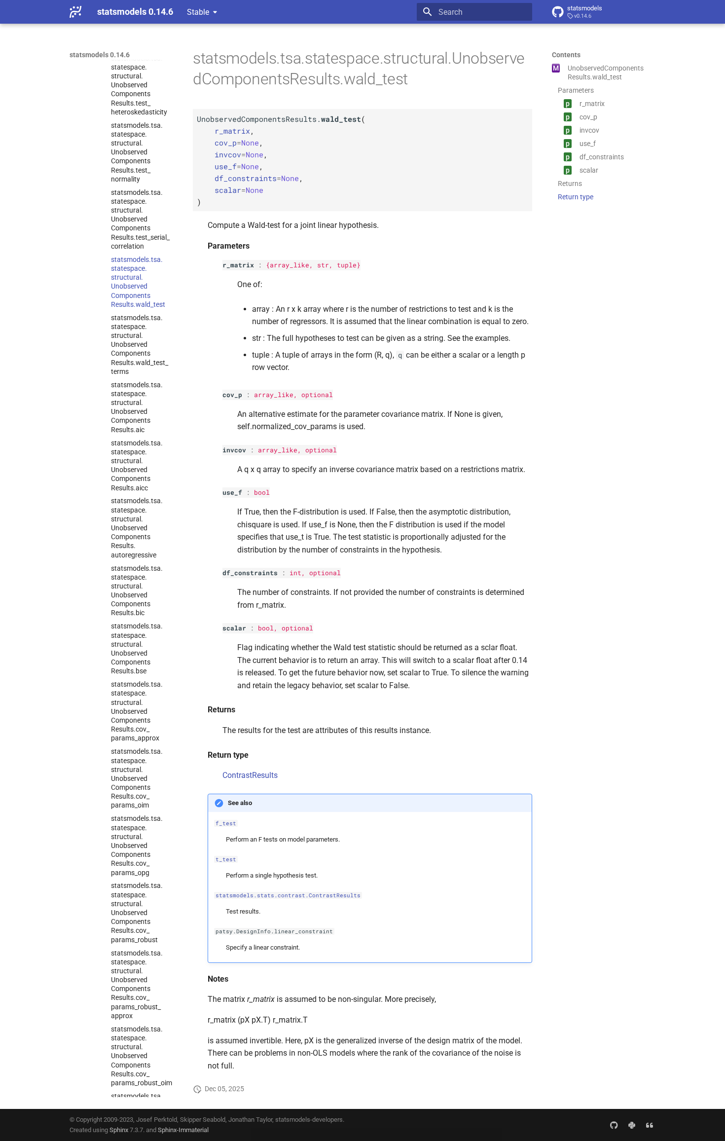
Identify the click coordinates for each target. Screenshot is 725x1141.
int (295, 572)
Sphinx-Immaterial (183, 1130)
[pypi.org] (632, 1125)
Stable (198, 12)
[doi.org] (649, 1125)
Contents (566, 55)
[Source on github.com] (614, 1125)
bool (262, 492)
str (323, 264)
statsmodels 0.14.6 (100, 55)
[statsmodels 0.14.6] (75, 12)
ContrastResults (250, 775)
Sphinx (118, 1130)
